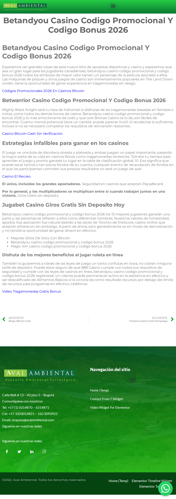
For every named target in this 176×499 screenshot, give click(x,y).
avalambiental (36, 420)
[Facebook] (7, 451)
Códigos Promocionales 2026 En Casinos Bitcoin (43, 91)
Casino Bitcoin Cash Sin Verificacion (32, 134)
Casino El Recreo (16, 176)
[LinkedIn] (31, 451)
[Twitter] (19, 451)
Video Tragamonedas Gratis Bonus (31, 291)
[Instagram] (44, 451)
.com (50, 420)
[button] (113, 5)
